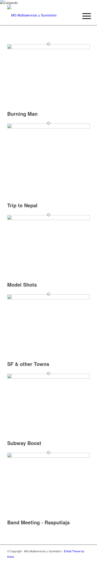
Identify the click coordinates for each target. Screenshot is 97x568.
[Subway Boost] (48, 377)
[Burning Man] (48, 47)
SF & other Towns (28, 363)
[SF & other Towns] (48, 298)
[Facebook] (86, 562)
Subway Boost (24, 443)
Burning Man (22, 113)
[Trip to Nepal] (48, 127)
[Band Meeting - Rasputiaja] (48, 456)
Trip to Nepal (22, 205)
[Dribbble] (78, 562)
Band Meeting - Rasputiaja (38, 522)
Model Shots (22, 284)
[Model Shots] (48, 218)
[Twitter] (71, 562)
